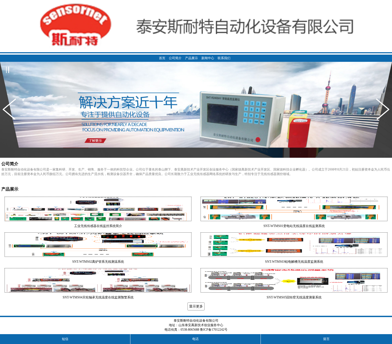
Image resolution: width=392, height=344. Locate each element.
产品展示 (191, 58)
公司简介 (175, 58)
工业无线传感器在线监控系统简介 (98, 226)
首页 (162, 58)
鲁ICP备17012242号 (213, 329)
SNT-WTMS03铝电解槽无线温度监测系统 (294, 262)
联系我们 (224, 58)
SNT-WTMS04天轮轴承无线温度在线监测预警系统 (98, 297)
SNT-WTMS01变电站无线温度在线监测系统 (294, 226)
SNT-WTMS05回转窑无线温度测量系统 (294, 297)
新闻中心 (207, 58)
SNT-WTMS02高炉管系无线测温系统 (98, 262)
